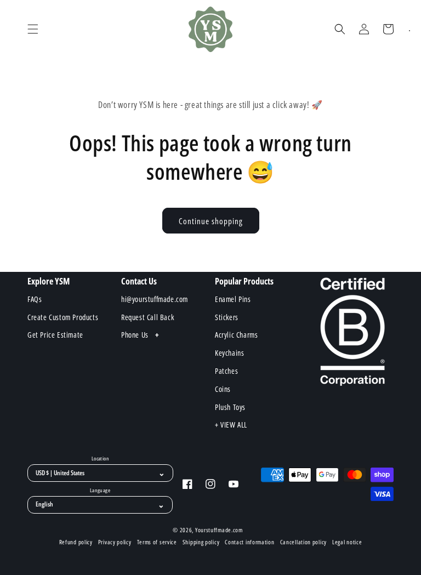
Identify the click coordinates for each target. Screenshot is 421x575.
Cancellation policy (303, 542)
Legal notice (347, 542)
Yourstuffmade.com (219, 530)
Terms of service (157, 542)
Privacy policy (115, 542)
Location (100, 459)
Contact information (249, 542)
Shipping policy (201, 542)
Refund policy (76, 542)
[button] (33, 29)
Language (100, 490)
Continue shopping (211, 220)
